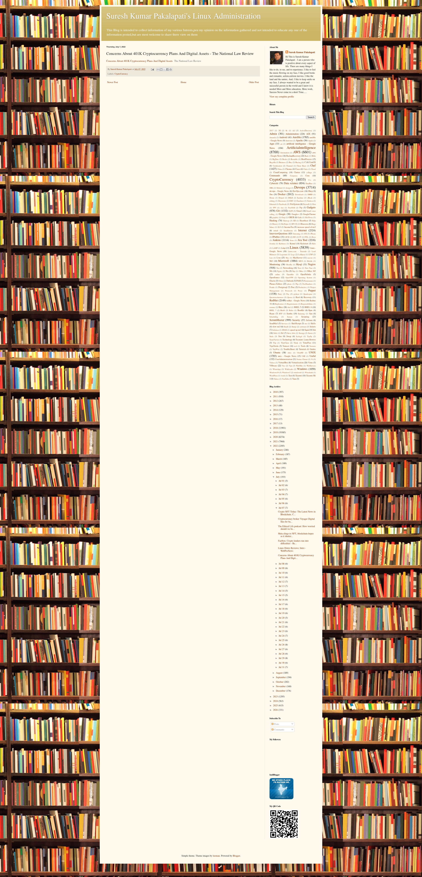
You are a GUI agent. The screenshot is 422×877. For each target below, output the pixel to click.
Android (283, 137)
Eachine (300, 197)
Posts (276, 724)
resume (272, 307)
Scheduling (274, 316)
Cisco (297, 169)
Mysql (299, 264)
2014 (275, 409)
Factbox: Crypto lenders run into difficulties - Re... (293, 542)
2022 (275, 445)
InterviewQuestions (278, 233)
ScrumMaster (277, 320)
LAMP (275, 248)
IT (300, 237)
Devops (299, 187)
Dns (271, 194)
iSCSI (287, 237)
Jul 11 (282, 577)
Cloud (313, 169)
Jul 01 (282, 480)
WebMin (299, 365)
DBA (271, 188)
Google (282, 214)
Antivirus (289, 140)
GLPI (291, 211)
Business (282, 162)
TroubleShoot (289, 349)
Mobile (309, 261)
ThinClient (285, 343)
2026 (275, 709)
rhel (288, 307)
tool (295, 346)
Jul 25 (282, 640)
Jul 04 (282, 494)
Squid (307, 329)
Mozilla (289, 264)
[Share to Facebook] (167, 69)
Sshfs (275, 333)
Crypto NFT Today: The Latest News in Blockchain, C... (297, 513)
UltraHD (300, 352)
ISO (294, 237)
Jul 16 (282, 599)
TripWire (276, 349)
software (303, 326)
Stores (310, 333)
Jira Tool (303, 240)
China (279, 169)
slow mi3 (276, 326)
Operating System (305, 277)
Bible (314, 156)
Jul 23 (282, 631)
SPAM (284, 330)
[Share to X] (164, 69)
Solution (275, 330)
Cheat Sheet (301, 165)
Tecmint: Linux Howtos (306, 339)
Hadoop (286, 220)
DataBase (309, 183)
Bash (306, 156)
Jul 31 (282, 667)
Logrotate (283, 254)
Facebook (282, 204)
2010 (275, 391)
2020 (275, 436)
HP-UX (294, 224)
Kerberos (282, 243)
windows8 (297, 372)
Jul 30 (282, 662)
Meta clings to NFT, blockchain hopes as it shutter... (296, 535)
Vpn (290, 365)
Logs (293, 254)
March (279, 458)
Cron (307, 175)
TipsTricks (274, 346)
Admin (273, 133)
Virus (310, 362)
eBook (309, 197)
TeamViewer (274, 339)
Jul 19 (282, 613)
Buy (290, 162)
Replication (279, 304)
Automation (284, 152)
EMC (291, 201)
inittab (275, 230)
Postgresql (282, 287)
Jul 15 (282, 595)
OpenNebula (306, 274)
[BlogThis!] (161, 69)
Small (286, 326)
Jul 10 (282, 572)
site (306, 323)
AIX (308, 133)
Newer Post (112, 82)
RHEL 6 (308, 307)
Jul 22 (282, 626)
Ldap (283, 248)
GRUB (291, 217)
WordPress (274, 375)
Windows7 (286, 372)
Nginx (279, 271)
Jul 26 (282, 644)
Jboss (314, 237)
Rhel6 (282, 310)
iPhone (313, 233)
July (278, 476)
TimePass (307, 342)
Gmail (299, 210)
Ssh (314, 329)
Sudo (271, 336)
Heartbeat (304, 220)
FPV (274, 207)
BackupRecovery (293, 155)
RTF (280, 313)
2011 (275, 396)
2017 (271, 130)
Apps (272, 143)
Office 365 (311, 271)
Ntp (293, 271)
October (280, 681)
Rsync (272, 313)
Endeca (310, 201)
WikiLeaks (289, 369)
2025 (275, 705)
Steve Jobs (291, 333)
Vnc (283, 365)
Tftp (274, 343)
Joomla (272, 243)
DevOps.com (298, 191)
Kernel (293, 243)
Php (297, 284)
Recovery (308, 297)
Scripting (305, 316)
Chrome (288, 169)
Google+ (295, 214)
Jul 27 (282, 649)
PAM (298, 280)
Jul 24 (282, 635)
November (281, 686)
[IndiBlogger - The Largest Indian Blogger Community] (281, 798)
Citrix (305, 169)
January (280, 449)
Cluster (297, 172)
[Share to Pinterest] (170, 69)
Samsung (301, 313)
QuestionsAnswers (276, 297)
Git (278, 210)
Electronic (282, 201)
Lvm (279, 257)
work (283, 375)
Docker (282, 194)
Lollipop (301, 254)
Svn (280, 336)
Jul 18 (282, 608)
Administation (292, 133)
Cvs (309, 180)
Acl (293, 130)
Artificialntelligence (301, 147)
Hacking (273, 220)
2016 (275, 418)
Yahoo (276, 379)
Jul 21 (282, 622)
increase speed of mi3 (306, 227)
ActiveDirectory (306, 130)
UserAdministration (283, 359)
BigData (275, 159)
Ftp (301, 207)
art (281, 144)
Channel (289, 165)
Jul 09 (282, 568)
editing (272, 201)
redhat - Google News (295, 300)
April (279, 463)
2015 (275, 414)
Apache (299, 140)
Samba (289, 313)
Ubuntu (276, 352)
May (278, 467)
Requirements (292, 304)
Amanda (273, 137)
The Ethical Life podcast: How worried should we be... (296, 528)
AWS (297, 151)
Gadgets (311, 207)
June (278, 472)
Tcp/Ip (309, 336)
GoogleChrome (309, 214)
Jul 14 (282, 590)
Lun (271, 257)
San (310, 313)
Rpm (310, 310)
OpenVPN (289, 277)
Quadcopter (307, 294)
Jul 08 (282, 563)
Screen (289, 316)
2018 (275, 427)
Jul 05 (282, 498)
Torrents (312, 346)
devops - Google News (279, 191)
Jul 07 (282, 507)
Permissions (308, 281)
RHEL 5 (297, 307)
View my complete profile (282, 96)
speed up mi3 (295, 329)
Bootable (294, 159)
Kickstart (304, 243)
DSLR (290, 197)
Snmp (294, 326)
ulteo (289, 352)
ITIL (306, 237)
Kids (314, 243)
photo (289, 284)
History (275, 224)
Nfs (271, 271)
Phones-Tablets (276, 283)
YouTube (285, 379)
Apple (310, 140)
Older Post (254, 82)
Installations (288, 230)
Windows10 (274, 372)
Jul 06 (282, 503)
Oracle (272, 280)
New (299, 268)
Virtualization (297, 362)
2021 (275, 441)
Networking (288, 268)
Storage (302, 333)
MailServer (297, 257)
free (282, 207)
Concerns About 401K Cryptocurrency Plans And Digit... (296, 557)
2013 (275, 405)
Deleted (279, 188)
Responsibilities (307, 304)
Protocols (288, 290)
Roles (291, 310)
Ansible (296, 137)
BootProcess (306, 159)
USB (303, 356)
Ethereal (273, 204)
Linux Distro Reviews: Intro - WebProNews (292, 549)
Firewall (306, 204)
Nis (287, 271)
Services (284, 323)
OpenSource (275, 277)
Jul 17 (282, 604)
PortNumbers (307, 284)
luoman (216, 855)
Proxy (300, 290)
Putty (280, 294)
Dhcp (310, 191)
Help (314, 220)
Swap (288, 336)
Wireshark (309, 372)
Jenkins (277, 240)
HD (294, 220)
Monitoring (275, 264)
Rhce (281, 307)
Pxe (287, 294)
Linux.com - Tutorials (297, 251)
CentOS (312, 162)
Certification (277, 165)
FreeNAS (291, 207)
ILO (279, 227)
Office (301, 271)
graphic (275, 217)
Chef (313, 165)
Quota (289, 297)
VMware (273, 365)
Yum (294, 378)
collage (309, 172)
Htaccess (304, 224)
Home (183, 82)
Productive (302, 287)
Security (296, 320)
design (288, 188)
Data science (291, 183)
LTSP (311, 254)
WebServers (311, 365)
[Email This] (158, 69)
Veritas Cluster (302, 359)
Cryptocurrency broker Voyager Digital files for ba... (296, 520)
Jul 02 (282, 485)
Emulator (300, 201)
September (281, 677)
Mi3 (271, 261)
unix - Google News (287, 356)
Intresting (296, 233)
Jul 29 (282, 658)
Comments (278, 729)
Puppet (312, 290)
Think (296, 343)
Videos (272, 362)
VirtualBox (283, 362)
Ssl (282, 333)
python (296, 294)
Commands (275, 175)
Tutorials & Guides (307, 349)
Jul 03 (282, 489)
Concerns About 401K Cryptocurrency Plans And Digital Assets (139, 60)
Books (284, 159)
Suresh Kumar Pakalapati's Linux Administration (183, 15)
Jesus (292, 240)
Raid (298, 297)
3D (279, 130)
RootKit (301, 310)
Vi (312, 359)
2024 (275, 700)
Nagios (312, 264)
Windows (302, 369)
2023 (275, 696)
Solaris (313, 326)
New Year (309, 268)
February (280, 454)
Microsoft (283, 261)
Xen (290, 375)
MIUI (301, 261)
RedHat (274, 300)
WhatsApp (277, 369)
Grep (283, 217)
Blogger (236, 855)
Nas (277, 268)
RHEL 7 (273, 310)
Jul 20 (282, 617)
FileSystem (295, 204)
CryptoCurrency (121, 73)
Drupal (281, 197)
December (281, 690)
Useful (313, 355)
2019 (275, 432)
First (314, 204)
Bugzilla (273, 162)
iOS (305, 233)
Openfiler (290, 274)
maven (310, 257)
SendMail (274, 323)
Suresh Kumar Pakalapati (302, 52)
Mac (287, 257)
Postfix (272, 287)
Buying (298, 162)
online (277, 274)
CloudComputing (280, 172)
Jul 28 (282, 653)
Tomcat (286, 346)
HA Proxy (309, 217)
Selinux (309, 320)
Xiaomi (298, 375)
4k (286, 130)
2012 (275, 400)
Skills (313, 323)
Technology (287, 339)
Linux (294, 247)
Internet (302, 230)
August (279, 672)
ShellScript (296, 323)
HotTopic (284, 224)
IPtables (276, 236)
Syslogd (299, 336)
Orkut (281, 281)
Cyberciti (274, 183)
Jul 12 (282, 581)
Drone (272, 197)
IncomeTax (289, 227)
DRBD (310, 194)
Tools (303, 346)
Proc (293, 287)
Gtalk (300, 217)
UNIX (312, 352)
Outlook (289, 280)
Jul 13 (282, 586)
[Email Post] (152, 69)
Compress (293, 175)
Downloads (299, 194)
